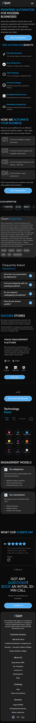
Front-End (7, 418)
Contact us (18, 606)
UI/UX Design (31, 418)
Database (22, 418)
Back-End (14, 418)
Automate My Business (18, 399)
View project (14, 377)
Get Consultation (18, 38)
